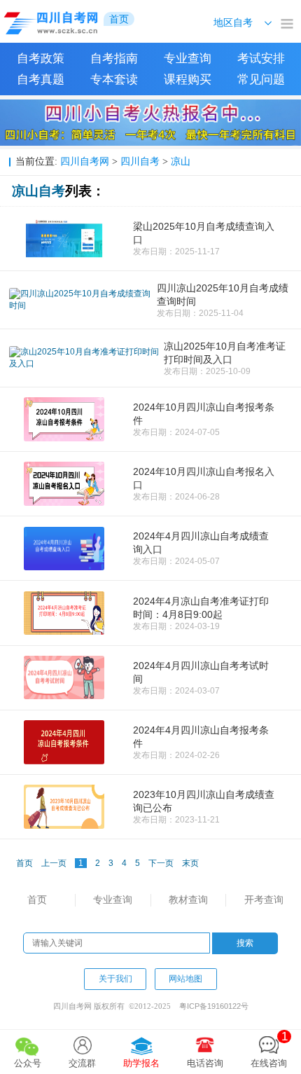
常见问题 (261, 79)
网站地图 (185, 979)
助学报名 (141, 1063)
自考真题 (40, 79)
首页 (37, 899)
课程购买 (187, 79)
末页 (190, 863)
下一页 (161, 863)
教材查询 (188, 899)
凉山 (180, 161)
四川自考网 (84, 161)
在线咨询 (269, 1049)
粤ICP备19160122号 (213, 1006)
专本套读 (114, 79)
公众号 (27, 1063)
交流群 (82, 1063)
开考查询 (264, 899)
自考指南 (114, 58)
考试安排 (261, 58)
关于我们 (115, 979)
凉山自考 (38, 191)
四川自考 (140, 161)
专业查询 (187, 58)
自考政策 (40, 58)
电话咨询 (205, 1063)
